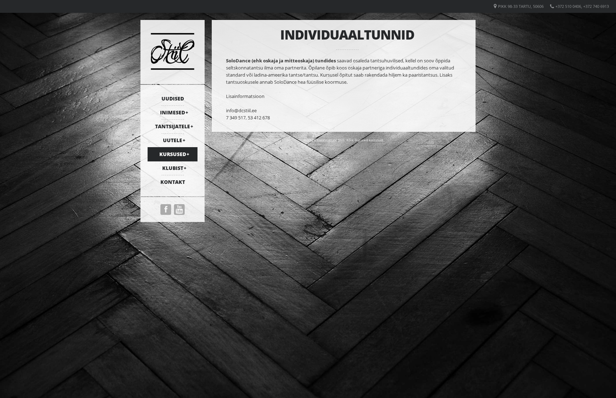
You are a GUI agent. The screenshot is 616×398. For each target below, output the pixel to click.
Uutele (172, 140)
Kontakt (172, 182)
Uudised (172, 98)
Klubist (172, 168)
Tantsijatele (172, 126)
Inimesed (172, 112)
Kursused (172, 154)
